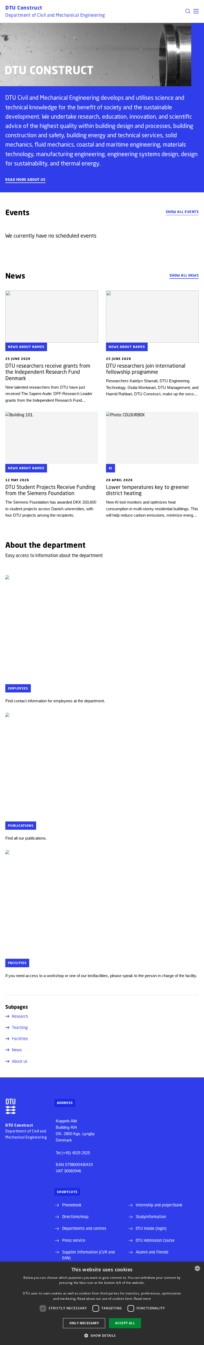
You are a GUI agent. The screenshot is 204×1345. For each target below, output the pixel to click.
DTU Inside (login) (151, 1228)
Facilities (20, 1038)
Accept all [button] (125, 1323)
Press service (73, 1240)
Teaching (20, 1027)
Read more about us (25, 179)
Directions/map (75, 1216)
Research (20, 1016)
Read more (142, 1298)
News (17, 1049)
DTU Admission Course (155, 1240)
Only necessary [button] (84, 1323)
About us (19, 1061)
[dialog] (102, 1303)
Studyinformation (151, 1216)
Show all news (184, 275)
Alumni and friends (152, 1251)
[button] (196, 11)
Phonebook (71, 1204)
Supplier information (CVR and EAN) (88, 1254)
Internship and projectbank (159, 1204)
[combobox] (197, 1268)
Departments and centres (84, 1228)
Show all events (182, 212)
